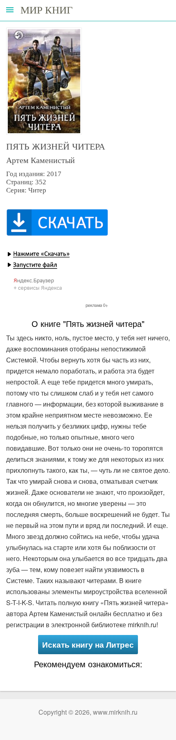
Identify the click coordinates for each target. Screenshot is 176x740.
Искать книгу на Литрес (88, 644)
